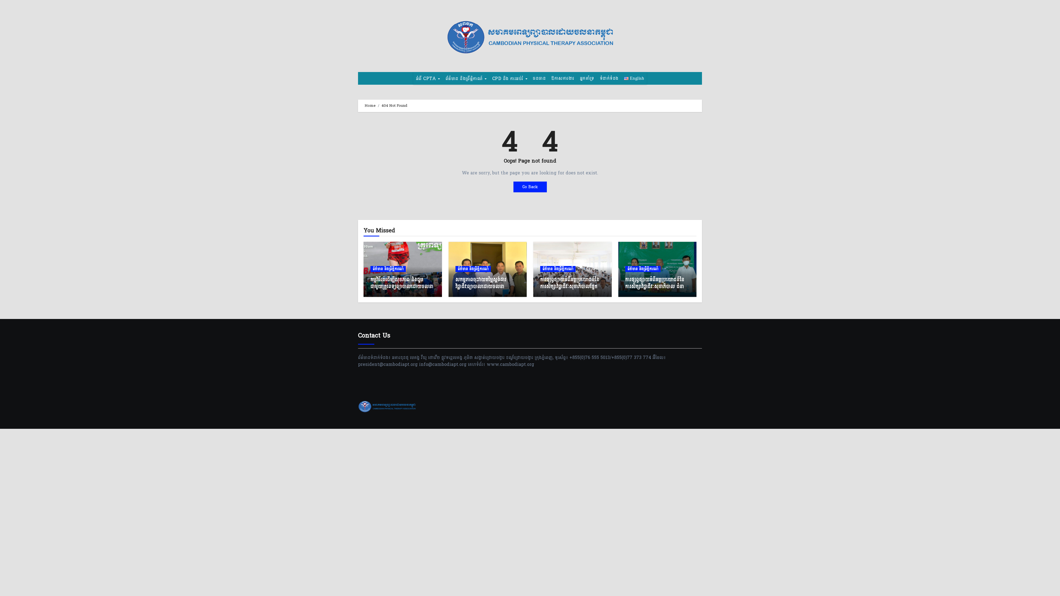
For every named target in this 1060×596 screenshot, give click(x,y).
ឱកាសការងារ (562, 78)
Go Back (530, 186)
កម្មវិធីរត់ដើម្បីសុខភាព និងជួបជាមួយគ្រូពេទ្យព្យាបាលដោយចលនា (401, 283)
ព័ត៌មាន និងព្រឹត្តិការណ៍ (388, 269)
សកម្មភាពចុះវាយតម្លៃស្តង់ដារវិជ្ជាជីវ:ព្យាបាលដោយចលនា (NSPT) (480, 286)
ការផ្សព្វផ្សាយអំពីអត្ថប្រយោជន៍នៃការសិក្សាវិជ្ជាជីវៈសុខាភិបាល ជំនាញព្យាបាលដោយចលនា (656, 286)
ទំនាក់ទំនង (609, 78)
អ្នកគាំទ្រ (587, 78)
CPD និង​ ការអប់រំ (508, 78)
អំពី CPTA (427, 78)
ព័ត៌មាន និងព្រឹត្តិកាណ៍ (465, 78)
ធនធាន (539, 78)
